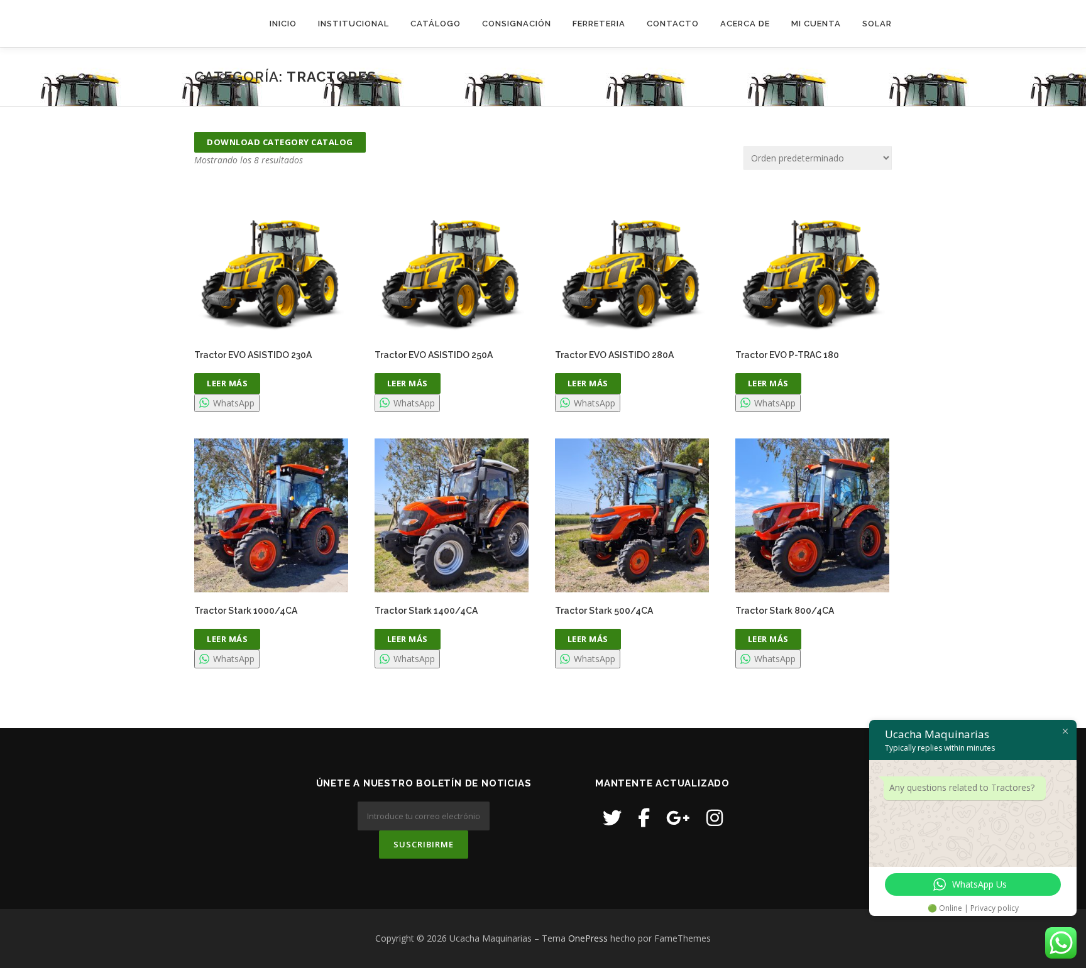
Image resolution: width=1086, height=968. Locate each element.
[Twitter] (612, 817)
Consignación (516, 23)
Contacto (673, 23)
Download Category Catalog (280, 142)
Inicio (283, 23)
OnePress (588, 938)
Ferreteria (599, 23)
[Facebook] (644, 817)
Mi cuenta (816, 23)
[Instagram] (714, 817)
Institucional (353, 23)
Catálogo (435, 23)
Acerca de (745, 23)
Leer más (227, 383)
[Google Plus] (678, 817)
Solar (877, 23)
